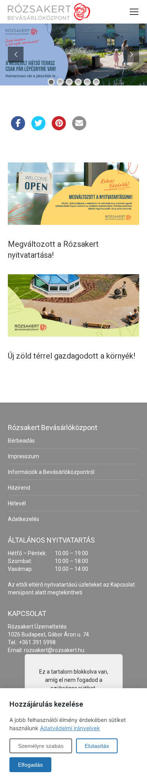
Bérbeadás (21, 440)
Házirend (19, 488)
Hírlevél (17, 503)
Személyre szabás (41, 746)
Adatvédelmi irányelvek (70, 728)
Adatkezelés (23, 519)
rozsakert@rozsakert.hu (54, 650)
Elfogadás (30, 765)
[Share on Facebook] (18, 128)
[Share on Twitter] (38, 128)
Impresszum (23, 456)
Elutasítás (97, 746)
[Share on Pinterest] (59, 128)
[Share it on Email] (79, 128)
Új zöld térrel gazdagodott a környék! (71, 356)
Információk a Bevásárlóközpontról (51, 472)
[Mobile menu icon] (134, 12)
